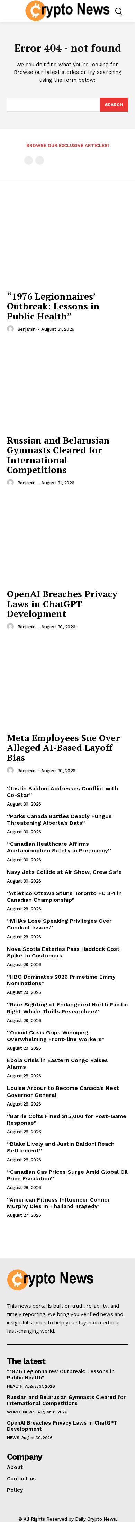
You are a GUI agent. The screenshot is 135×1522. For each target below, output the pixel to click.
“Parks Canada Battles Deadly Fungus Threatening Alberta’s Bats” (59, 819)
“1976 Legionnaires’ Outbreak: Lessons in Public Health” (53, 306)
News (13, 1437)
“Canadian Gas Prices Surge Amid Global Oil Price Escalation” (67, 1175)
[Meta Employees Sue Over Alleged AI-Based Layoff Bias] (67, 683)
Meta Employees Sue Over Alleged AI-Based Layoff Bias (63, 747)
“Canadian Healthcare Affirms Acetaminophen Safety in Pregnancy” (59, 847)
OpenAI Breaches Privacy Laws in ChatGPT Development (62, 603)
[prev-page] (28, 160)
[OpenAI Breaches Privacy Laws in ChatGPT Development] (67, 539)
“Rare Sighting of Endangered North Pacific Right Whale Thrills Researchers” (67, 1007)
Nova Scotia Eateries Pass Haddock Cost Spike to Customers (63, 952)
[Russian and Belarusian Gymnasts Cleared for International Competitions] (67, 385)
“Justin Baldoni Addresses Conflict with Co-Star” (62, 791)
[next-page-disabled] (39, 160)
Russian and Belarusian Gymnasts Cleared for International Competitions (58, 455)
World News (21, 1412)
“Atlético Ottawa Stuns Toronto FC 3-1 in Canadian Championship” (64, 896)
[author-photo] (11, 329)
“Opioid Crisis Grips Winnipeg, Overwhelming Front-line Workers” (56, 1035)
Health (14, 1386)
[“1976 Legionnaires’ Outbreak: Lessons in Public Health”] (67, 241)
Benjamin (26, 329)
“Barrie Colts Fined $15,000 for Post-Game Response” (66, 1119)
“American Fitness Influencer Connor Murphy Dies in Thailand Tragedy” (58, 1203)
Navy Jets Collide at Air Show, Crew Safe (64, 872)
